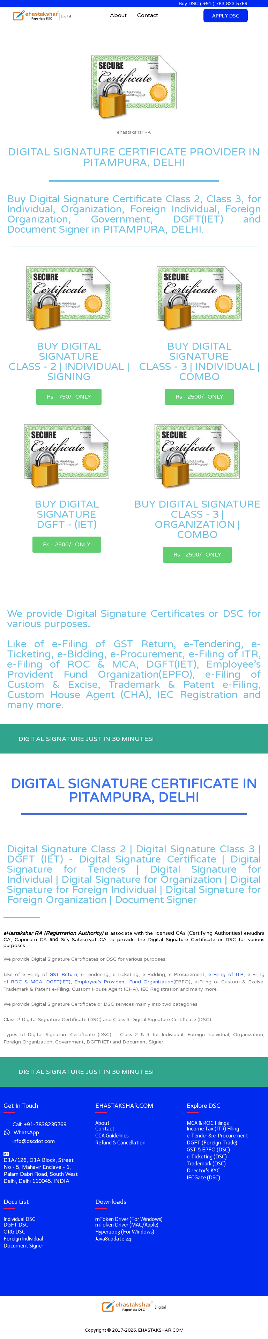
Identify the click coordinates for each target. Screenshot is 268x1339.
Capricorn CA (31, 940)
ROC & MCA (26, 982)
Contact (147, 15)
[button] (69, 397)
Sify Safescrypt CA (84, 940)
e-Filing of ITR (225, 974)
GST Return (63, 974)
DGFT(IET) (58, 982)
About (118, 15)
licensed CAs (170, 933)
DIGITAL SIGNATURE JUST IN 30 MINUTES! (86, 739)
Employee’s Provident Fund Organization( (124, 982)
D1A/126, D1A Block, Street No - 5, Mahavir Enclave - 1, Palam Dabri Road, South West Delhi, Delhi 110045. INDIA (40, 1170)
